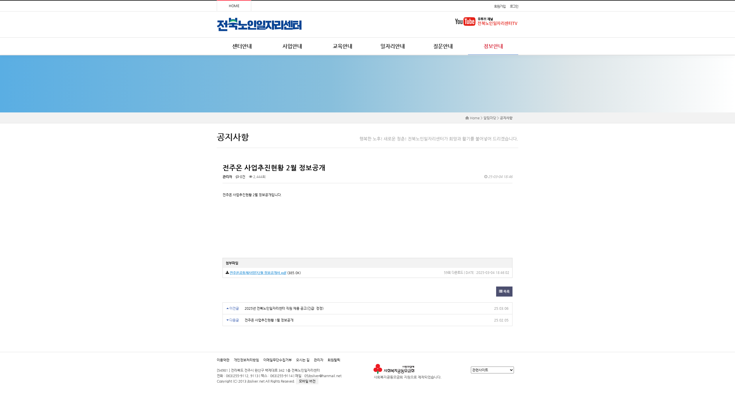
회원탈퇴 (334, 360)
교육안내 (342, 46)
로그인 (514, 6)
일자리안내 (392, 46)
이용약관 (223, 360)
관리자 (318, 360)
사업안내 (292, 46)
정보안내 (493, 46)
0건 (242, 177)
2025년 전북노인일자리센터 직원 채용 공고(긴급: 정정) (284, 308)
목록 (506, 291)
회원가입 (499, 6)
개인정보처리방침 (246, 360)
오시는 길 (303, 360)
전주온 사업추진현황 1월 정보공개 (269, 320)
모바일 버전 (307, 381)
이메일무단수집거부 (277, 360)
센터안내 (242, 46)
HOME (234, 6)
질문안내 (443, 46)
